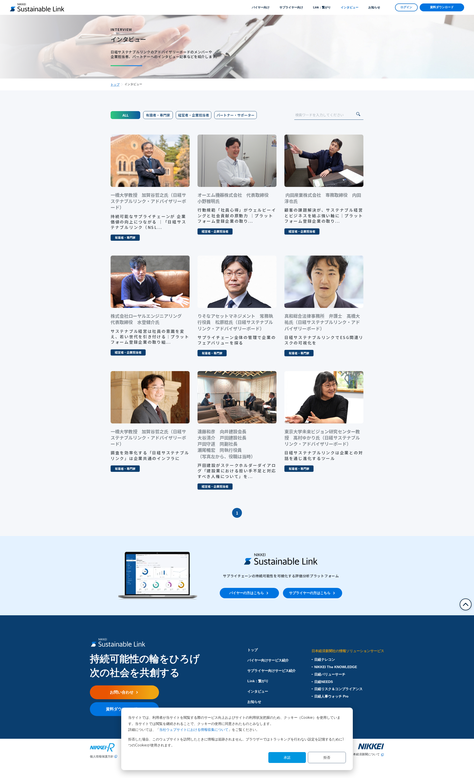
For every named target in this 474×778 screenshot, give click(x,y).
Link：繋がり (322, 7)
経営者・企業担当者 (193, 115)
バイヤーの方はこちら (246, 593)
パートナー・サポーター (236, 115)
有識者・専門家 (158, 115)
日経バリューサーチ (329, 674)
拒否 (326, 757)
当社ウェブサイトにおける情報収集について (193, 729)
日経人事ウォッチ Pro (331, 696)
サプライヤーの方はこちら (310, 593)
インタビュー (349, 7)
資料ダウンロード (442, 7)
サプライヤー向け (291, 7)
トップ (115, 84)
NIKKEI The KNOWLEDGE (335, 667)
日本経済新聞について (365, 754)
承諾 (287, 757)
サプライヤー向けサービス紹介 (271, 670)
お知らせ (374, 7)
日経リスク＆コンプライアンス (338, 689)
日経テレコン (324, 659)
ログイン (406, 7)
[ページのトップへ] (466, 604)
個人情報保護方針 (102, 756)
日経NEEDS (323, 682)
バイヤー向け (261, 7)
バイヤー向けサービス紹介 (268, 660)
